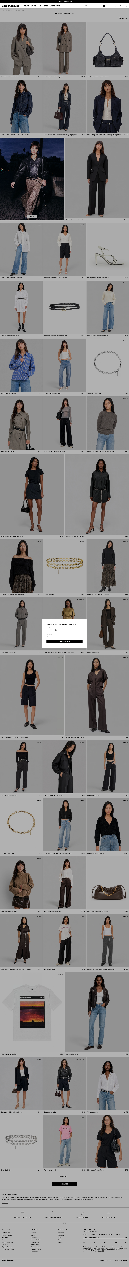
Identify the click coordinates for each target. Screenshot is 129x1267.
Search (85, 6)
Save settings (64, 641)
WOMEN (66, 1)
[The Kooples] (10, 6)
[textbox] (64, 630)
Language (49, 635)
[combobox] (64, 630)
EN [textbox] (47, 636)
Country (51, 629)
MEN (71, 1)
